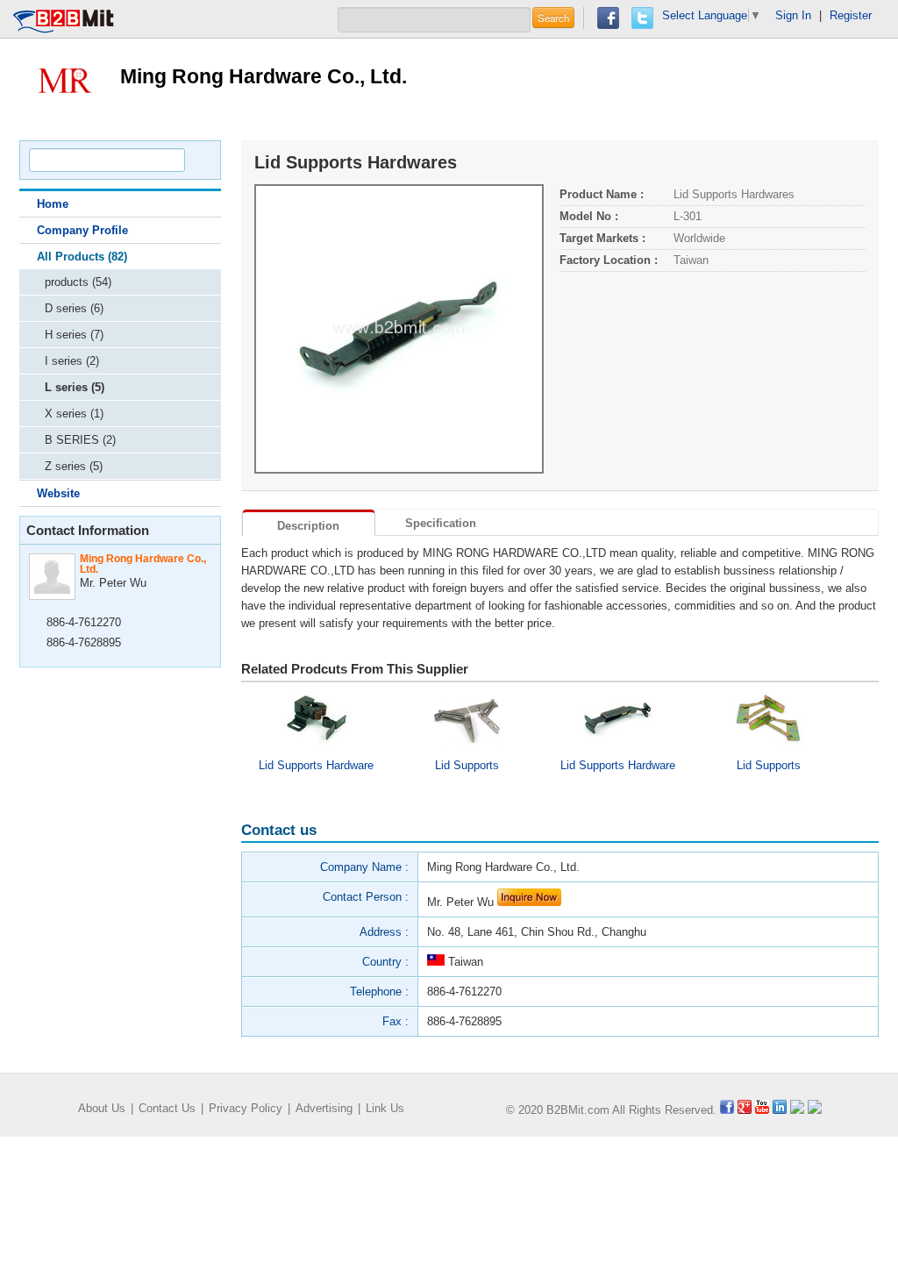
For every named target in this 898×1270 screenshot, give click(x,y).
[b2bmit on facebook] (727, 1110)
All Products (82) (82, 256)
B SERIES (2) (80, 439)
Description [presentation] (308, 525)
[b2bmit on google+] (745, 1110)
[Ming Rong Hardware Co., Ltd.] (63, 79)
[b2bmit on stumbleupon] (815, 1110)
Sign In (793, 15)
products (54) (78, 282)
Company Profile (82, 230)
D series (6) (74, 308)
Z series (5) (74, 466)
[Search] (199, 160)
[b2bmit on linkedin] (780, 1110)
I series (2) (72, 360)
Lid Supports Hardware (316, 765)
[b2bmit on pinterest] (797, 1110)
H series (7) (74, 334)
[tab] (308, 523)
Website (58, 493)
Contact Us (167, 1108)
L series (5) (74, 387)
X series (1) (74, 413)
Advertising (324, 1108)
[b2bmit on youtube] (762, 1110)
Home (52, 203)
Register (851, 15)
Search (553, 18)
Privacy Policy (245, 1108)
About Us (101, 1108)
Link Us (385, 1108)
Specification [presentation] (440, 523)
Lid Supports (467, 765)
